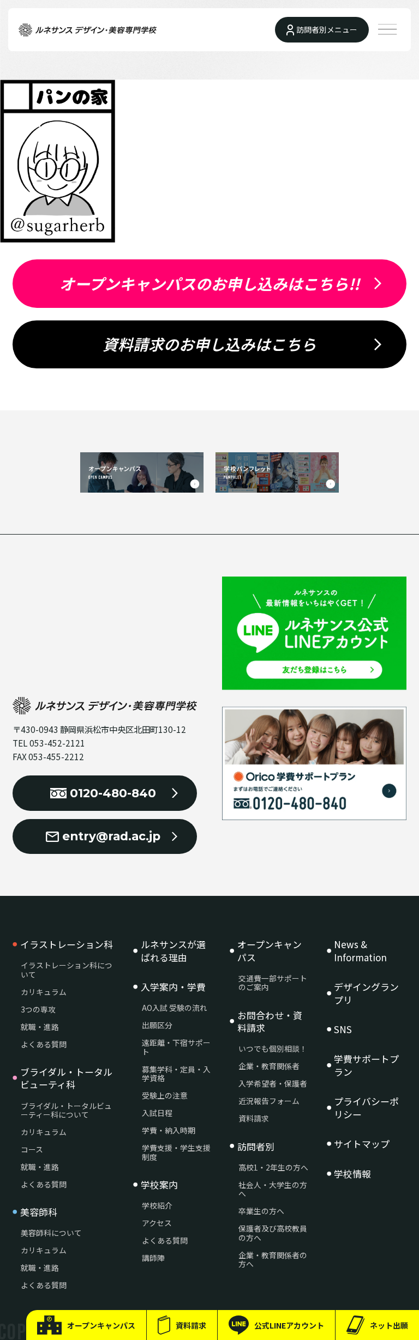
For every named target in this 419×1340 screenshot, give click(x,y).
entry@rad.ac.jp (111, 836)
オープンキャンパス (101, 1325)
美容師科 (38, 1211)
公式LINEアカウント (289, 1325)
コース (32, 1149)
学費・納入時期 (168, 1130)
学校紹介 (157, 1205)
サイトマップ (362, 1143)
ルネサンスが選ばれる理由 (173, 950)
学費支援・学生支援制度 (176, 1152)
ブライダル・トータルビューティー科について (66, 1110)
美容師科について (51, 1233)
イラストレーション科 (66, 944)
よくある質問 (44, 1044)
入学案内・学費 (173, 986)
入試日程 (157, 1113)
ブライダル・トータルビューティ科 (66, 1078)
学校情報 (352, 1173)
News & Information (360, 950)
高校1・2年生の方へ (273, 1167)
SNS (343, 1029)
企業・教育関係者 (269, 1066)
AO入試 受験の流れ (174, 1007)
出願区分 (157, 1025)
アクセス (157, 1223)
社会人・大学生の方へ (272, 1189)
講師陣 (153, 1258)
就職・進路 (40, 1027)
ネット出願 (389, 1325)
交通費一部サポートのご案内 (272, 983)
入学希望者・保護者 (272, 1083)
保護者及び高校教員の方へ (272, 1233)
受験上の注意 (165, 1095)
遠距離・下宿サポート (176, 1047)
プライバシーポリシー (366, 1107)
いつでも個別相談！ (272, 1048)
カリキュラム (44, 992)
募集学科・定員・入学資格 (176, 1074)
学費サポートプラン (366, 1065)
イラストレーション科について (66, 970)
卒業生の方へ (261, 1211)
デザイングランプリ (366, 993)
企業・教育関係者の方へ (272, 1260)
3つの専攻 (38, 1009)
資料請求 (191, 1325)
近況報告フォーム (269, 1101)
